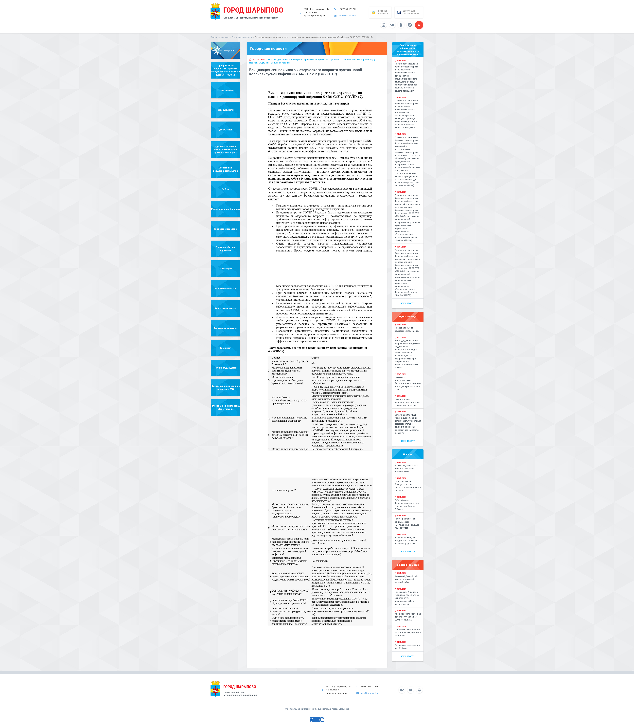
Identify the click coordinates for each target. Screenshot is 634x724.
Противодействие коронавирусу (358, 59)
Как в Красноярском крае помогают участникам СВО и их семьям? (408, 617)
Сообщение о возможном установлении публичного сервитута (408, 632)
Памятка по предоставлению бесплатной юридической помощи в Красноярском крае (408, 383)
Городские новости (242, 37)
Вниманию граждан (281, 63)
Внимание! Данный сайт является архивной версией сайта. (406, 468)
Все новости (408, 303)
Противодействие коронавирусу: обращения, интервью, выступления (303, 59)
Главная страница (220, 37)
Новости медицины (259, 63)
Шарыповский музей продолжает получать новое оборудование (406, 540)
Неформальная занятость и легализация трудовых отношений (407, 402)
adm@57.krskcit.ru (347, 15)
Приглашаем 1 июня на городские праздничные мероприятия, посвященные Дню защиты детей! (407, 598)
